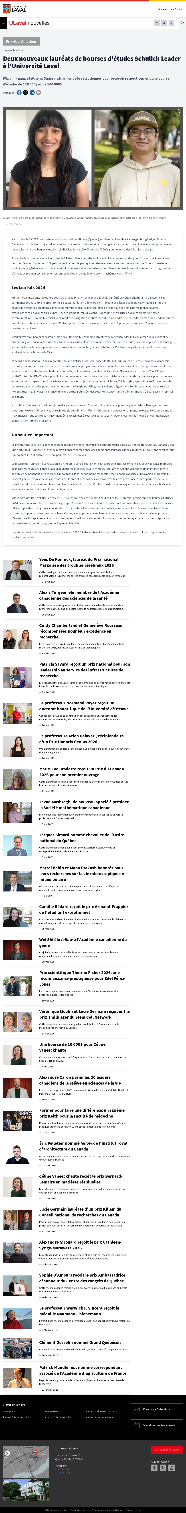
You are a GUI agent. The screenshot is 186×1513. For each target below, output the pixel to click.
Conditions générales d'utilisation (101, 1411)
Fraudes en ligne (133, 1510)
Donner (162, 9)
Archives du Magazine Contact (100, 1417)
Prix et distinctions (21, 41)
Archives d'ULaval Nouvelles (58, 1417)
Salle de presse (51, 1411)
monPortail (176, 9)
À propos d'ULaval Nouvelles (16, 1417)
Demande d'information (167, 1449)
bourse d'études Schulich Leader (56, 249)
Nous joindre (9, 1411)
